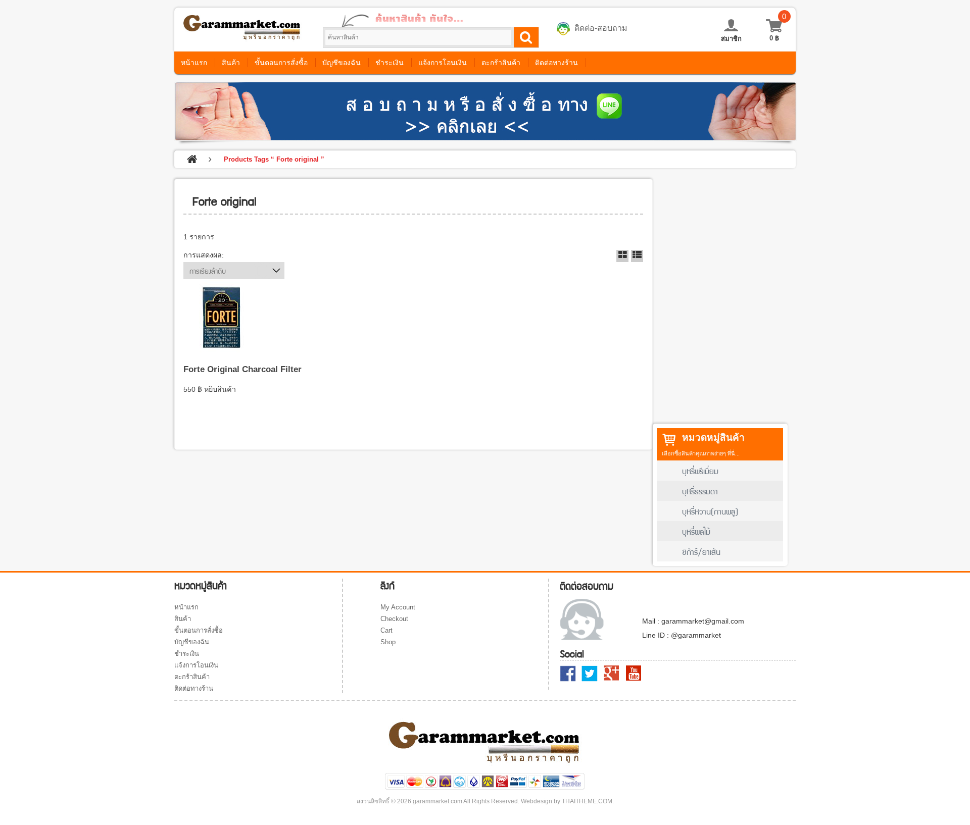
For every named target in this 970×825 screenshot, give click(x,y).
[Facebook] (568, 673)
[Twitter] (589, 673)
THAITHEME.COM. (588, 801)
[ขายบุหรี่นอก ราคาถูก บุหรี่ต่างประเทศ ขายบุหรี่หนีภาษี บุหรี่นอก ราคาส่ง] (242, 37)
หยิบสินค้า (220, 389)
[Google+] (612, 673)
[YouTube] (633, 673)
